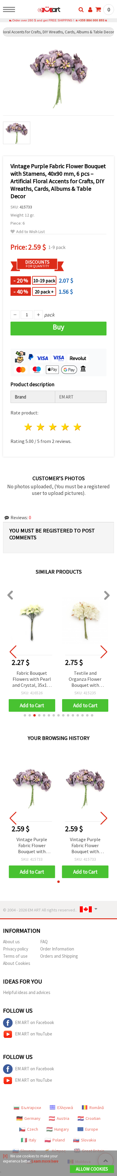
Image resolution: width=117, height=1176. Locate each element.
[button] (25, 715)
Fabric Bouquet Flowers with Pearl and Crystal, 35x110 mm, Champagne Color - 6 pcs (32, 679)
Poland (58, 1140)
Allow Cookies (92, 1169)
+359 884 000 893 (91, 20)
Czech (32, 1129)
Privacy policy (15, 949)
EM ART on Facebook (34, 1022)
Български (31, 1107)
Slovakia (88, 1140)
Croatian (93, 1118)
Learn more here (45, 1161)
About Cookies (16, 963)
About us (11, 941)
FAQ (44, 941)
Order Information (57, 949)
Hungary (61, 1129)
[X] (5, 1156)
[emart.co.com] (39, 10)
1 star (28, 427)
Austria (63, 1118)
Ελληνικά (65, 1107)
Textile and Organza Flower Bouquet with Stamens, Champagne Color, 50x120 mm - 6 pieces (85, 679)
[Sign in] (90, 9)
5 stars (77, 427)
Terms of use (15, 956)
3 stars (53, 427)
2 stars (41, 427)
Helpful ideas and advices (26, 992)
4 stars (65, 427)
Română (96, 1107)
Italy (32, 1140)
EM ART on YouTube (33, 1034)
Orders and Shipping (59, 956)
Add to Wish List (30, 231)
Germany (32, 1118)
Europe (91, 1129)
